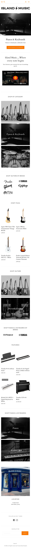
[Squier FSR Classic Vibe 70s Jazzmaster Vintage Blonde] (8, 215)
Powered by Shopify (22, 545)
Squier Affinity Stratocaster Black (21, 228)
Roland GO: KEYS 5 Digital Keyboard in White (7, 399)
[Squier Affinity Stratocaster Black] (23, 215)
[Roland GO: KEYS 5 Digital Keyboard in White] (8, 386)
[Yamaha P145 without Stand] (8, 357)
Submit (25, 533)
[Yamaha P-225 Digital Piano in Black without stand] (23, 357)
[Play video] (15, 78)
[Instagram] (17, 520)
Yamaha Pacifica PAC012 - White (6, 256)
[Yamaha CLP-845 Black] (23, 386)
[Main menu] (2, 2)
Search (15, 543)
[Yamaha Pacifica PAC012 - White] (8, 244)
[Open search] (4, 2)
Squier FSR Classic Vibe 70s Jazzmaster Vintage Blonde (8, 228)
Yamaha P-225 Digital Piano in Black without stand (22, 370)
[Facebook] (14, 520)
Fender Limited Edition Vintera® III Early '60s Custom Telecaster (23, 257)
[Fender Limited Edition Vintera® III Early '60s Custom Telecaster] (23, 244)
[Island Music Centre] (15, 8)
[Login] (26, 2)
